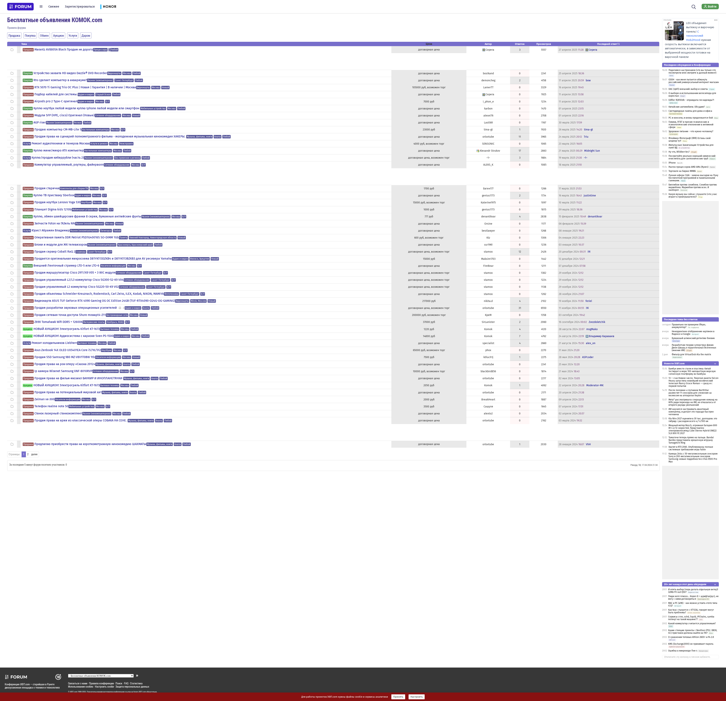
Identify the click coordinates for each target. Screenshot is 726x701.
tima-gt (488, 129)
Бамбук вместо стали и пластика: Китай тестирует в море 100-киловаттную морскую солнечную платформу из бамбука (692, 371)
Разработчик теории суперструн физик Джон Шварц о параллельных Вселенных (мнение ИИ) (694, 348)
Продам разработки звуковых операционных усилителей (75, 307)
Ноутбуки (86, 202)
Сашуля (488, 406)
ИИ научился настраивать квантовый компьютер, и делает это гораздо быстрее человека (691, 412)
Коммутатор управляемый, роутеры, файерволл (69, 164)
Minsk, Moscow (198, 301)
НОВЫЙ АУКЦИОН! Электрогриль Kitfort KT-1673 (66, 329)
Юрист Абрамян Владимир (51, 230)
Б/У (107, 101)
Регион (77, 122)
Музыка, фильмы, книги (199, 136)
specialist (488, 343)
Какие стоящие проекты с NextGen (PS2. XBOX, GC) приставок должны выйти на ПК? (692, 631)
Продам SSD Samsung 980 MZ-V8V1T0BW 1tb (64, 357)
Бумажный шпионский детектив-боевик (693, 338)
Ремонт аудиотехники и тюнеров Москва (61, 143)
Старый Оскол (103, 94)
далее (34, 454)
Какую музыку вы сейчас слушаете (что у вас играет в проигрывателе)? (693, 195)
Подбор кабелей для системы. (56, 94)
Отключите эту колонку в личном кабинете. (687, 657)
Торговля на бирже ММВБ (682, 171)
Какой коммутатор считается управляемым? (692, 623)
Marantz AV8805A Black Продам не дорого (63, 49)
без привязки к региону (127, 158)
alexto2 (488, 413)
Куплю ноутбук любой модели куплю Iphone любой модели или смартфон (86, 108)
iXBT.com (73, 691)
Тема (24, 44)
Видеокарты (114, 73)
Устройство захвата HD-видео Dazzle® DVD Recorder (70, 73)
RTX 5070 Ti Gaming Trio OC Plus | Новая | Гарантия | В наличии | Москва (85, 87)
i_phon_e (488, 101)
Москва (127, 73)
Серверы (81, 251)
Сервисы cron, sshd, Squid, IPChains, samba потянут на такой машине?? (691, 618)
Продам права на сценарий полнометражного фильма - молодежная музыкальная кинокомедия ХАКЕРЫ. (110, 136)
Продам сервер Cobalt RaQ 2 (54, 251)
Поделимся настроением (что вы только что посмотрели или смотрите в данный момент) (692, 71)
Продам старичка (46, 188)
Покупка (27, 73)
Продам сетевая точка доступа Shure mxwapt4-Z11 (70, 315)
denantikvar (488, 216)
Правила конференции (101, 683)
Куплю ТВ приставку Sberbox (53, 195)
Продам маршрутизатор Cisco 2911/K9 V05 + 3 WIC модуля (75, 272)
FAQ (126, 683)
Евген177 (488, 188)
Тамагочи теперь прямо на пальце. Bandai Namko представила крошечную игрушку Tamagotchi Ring (691, 440)
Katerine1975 (488, 202)
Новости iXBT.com (674, 363)
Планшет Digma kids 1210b (52, 209)
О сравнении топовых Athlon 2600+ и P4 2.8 (691, 637)
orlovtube (488, 136)
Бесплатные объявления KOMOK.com (54, 20)
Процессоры (100, 49)
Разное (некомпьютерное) (98, 158)
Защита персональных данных (132, 686)
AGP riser (39, 122)
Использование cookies (80, 686)
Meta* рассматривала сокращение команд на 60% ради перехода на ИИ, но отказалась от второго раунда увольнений (693, 402)
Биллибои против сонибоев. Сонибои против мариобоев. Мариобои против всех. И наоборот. (693, 187)
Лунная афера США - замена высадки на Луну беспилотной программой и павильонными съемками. (693, 178)
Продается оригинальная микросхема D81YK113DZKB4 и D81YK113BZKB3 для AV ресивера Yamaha (103, 258)
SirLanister (488, 322)
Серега (490, 49)
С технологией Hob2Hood (694, 36)
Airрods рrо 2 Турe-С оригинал (55, 101)
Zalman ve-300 (44, 399)
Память (123, 237)
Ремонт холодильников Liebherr (54, 343)
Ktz (488, 237)
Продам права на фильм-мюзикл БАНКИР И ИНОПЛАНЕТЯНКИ (78, 378)
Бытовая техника (109, 329)
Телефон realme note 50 (51, 406)
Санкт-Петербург (124, 80)
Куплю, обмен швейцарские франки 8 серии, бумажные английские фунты (87, 216)
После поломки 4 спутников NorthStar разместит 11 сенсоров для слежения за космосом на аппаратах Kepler (690, 393)
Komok (488, 329)
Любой (114, 49)
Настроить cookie (104, 686)
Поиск (119, 683)
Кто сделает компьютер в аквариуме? (60, 80)
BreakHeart (488, 399)
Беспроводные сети (117, 315)
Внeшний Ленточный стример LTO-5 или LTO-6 (66, 265)
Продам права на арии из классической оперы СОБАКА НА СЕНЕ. (80, 420)
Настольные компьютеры (95, 129)
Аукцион (27, 329)
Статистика (136, 683)
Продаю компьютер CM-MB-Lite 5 (57, 129)
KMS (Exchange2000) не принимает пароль (690, 644)
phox (488, 350)
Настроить (416, 696)
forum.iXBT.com (139, 691)
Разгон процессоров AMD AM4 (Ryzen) (688, 167)
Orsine (488, 223)
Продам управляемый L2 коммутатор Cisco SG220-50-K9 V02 (76, 286)
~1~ (488, 157)
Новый (165, 87)
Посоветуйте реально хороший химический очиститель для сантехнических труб (692, 157)
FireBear (488, 266)
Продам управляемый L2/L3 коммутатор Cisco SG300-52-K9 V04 (78, 279)
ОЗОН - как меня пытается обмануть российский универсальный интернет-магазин (694, 81)
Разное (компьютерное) (100, 80)
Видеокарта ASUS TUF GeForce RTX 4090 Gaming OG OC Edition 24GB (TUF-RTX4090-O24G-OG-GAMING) (104, 300)
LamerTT (488, 87)
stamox (488, 251)
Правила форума (16, 27)
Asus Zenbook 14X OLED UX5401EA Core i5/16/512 (67, 350)
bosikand (488, 73)
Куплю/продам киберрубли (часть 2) (58, 157)
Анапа (217, 136)
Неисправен (126, 143)
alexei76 (488, 115)
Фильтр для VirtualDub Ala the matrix (691, 354)
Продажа (28, 49)
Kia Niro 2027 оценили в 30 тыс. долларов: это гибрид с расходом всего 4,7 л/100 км (693, 420)
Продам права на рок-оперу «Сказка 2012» (64, 364)
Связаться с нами (77, 683)
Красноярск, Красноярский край (135, 244)
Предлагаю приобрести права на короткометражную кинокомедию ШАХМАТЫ (90, 444)
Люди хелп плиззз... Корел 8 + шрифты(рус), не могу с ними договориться (693, 597)
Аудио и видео (86, 94)
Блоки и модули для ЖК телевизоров (60, 244)
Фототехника (171, 294)
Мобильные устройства (153, 108)
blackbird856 (488, 371)
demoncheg (488, 80)
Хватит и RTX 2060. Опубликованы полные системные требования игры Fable (691, 448)
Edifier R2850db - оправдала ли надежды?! (691, 100)
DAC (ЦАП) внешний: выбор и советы (688, 89)
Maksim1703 (488, 259)
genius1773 (488, 195)
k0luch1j (488, 357)
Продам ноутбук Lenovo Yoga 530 (57, 202)
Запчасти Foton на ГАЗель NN (54, 223)
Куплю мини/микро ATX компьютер (58, 150)
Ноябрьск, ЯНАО (115, 322)
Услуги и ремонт (99, 143)
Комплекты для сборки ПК (74, 188)
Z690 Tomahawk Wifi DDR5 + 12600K (58, 322)
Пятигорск (105, 230)
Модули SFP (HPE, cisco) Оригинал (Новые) (64, 115)
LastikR (488, 122)
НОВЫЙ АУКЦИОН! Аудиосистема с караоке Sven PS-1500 (73, 336)
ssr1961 (488, 244)
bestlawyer (488, 230)
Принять (398, 696)
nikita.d (488, 301)
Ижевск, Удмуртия (199, 258)
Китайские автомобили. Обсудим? (687, 106)
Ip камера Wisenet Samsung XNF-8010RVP (63, 371)
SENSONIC (488, 143)
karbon (488, 108)
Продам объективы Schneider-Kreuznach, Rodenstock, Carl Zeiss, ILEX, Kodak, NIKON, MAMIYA (99, 293)
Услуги (26, 143)
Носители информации (113, 265)
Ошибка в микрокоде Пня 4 (682, 650)
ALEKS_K (488, 164)
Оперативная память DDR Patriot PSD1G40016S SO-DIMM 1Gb (76, 237)
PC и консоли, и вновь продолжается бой (691, 117)
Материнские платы (94, 322)
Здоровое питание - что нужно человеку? (691, 131)
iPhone (672, 162)
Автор (488, 44)
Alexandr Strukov (490, 150)
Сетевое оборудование (107, 115)
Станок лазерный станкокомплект (58, 413)
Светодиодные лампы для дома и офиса (690, 111)
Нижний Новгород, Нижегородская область (152, 237)
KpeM (488, 315)
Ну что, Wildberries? (679, 151)
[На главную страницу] (20, 6)
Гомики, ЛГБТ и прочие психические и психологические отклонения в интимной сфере (691, 125)
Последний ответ (607, 44)
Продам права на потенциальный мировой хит (68, 392)
